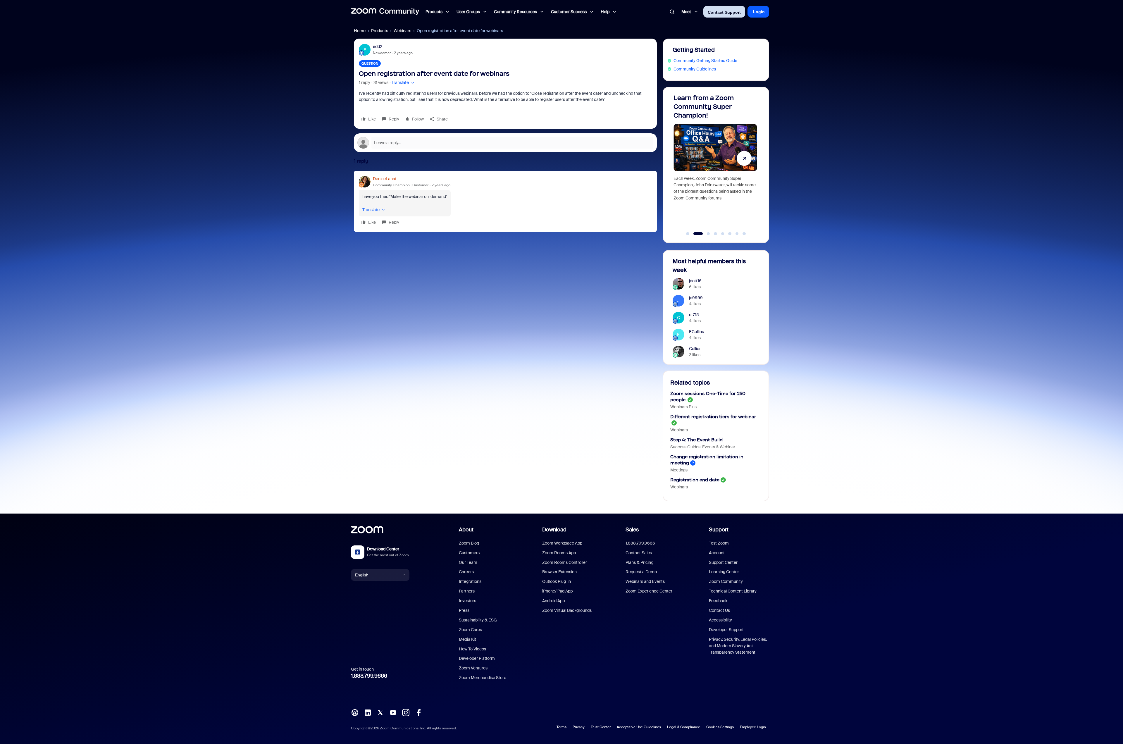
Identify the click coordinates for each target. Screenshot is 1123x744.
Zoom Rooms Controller (564, 562)
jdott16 (695, 280)
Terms (561, 727)
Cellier (695, 348)
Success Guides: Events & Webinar (702, 447)
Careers (466, 571)
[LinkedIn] (367, 712)
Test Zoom (719, 543)
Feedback (718, 600)
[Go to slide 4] (715, 233)
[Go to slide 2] (694, 233)
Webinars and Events (645, 581)
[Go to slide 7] (737, 233)
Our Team (468, 562)
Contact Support (724, 12)
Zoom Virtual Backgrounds (567, 610)
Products (379, 30)
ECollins (696, 331)
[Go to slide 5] (722, 233)
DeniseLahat (385, 178)
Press (464, 610)
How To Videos (472, 649)
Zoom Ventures (473, 668)
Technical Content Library (733, 591)
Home (360, 30)
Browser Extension (559, 571)
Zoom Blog (469, 543)
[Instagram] (405, 712)
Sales (632, 529)
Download (554, 529)
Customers (469, 552)
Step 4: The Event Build (696, 439)
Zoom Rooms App (559, 552)
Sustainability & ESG (478, 620)
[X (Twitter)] (380, 712)
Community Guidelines (695, 69)
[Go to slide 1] (687, 233)
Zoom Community (726, 581)
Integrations (470, 581)
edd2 (377, 46)
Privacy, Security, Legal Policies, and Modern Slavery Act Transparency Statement (738, 646)
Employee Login (753, 727)
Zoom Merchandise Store (482, 677)
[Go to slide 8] (744, 233)
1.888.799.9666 (369, 675)
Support (718, 529)
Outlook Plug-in (556, 581)
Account (717, 552)
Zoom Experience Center (649, 591)
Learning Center (724, 571)
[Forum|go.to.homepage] (385, 11)
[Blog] (355, 712)
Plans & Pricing (639, 562)
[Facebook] (418, 712)
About (466, 529)
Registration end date (694, 480)
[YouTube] (393, 712)
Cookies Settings (720, 727)
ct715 (694, 314)
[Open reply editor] (505, 142)
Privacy (579, 727)
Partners (467, 591)
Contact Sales (639, 552)
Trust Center (601, 727)
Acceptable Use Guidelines (639, 727)
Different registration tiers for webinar (713, 416)
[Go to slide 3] (705, 233)
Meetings (679, 470)
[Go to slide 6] (730, 233)
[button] (403, 83)
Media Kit (467, 639)
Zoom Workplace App (562, 543)
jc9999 (696, 297)
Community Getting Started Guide (705, 60)
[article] (505, 201)
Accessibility (720, 620)
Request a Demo (641, 571)
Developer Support (726, 629)
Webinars (402, 30)
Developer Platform (477, 658)
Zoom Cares (470, 629)
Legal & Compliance (683, 727)
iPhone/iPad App (557, 591)
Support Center (723, 562)
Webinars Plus (683, 406)
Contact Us (719, 610)
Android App (553, 600)
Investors (467, 600)
